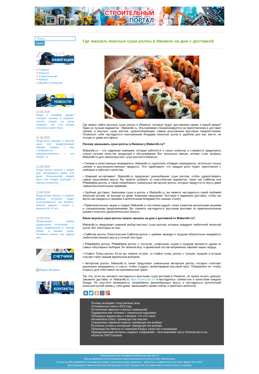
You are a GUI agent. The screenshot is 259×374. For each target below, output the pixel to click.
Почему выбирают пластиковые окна (115, 303)
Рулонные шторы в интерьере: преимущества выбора (126, 325)
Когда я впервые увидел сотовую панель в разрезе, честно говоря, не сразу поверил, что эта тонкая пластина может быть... (55, 121)
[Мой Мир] (102, 293)
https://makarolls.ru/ (142, 279)
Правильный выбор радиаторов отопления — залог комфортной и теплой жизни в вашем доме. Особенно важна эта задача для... (55, 229)
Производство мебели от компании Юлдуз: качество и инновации (134, 328)
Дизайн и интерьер (50, 82)
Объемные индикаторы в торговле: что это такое (123, 316)
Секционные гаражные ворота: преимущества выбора (126, 322)
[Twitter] (91, 293)
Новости (43, 72)
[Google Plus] (107, 293)
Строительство (47, 76)
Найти (40, 43)
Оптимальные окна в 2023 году (111, 306)
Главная (43, 69)
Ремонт (43, 79)
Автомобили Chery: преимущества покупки (119, 319)
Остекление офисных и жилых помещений (119, 309)
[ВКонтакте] (85, 293)
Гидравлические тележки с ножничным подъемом (123, 312)
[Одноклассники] (96, 293)
